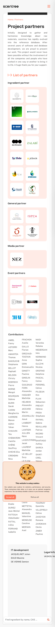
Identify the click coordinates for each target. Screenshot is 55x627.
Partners (19, 19)
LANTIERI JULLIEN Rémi (26, 433)
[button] (10, 497)
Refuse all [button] (35, 497)
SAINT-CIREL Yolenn (39, 457)
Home (10, 19)
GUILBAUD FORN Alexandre (27, 388)
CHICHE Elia (14, 452)
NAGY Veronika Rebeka (40, 342)
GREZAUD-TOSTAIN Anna (27, 356)
